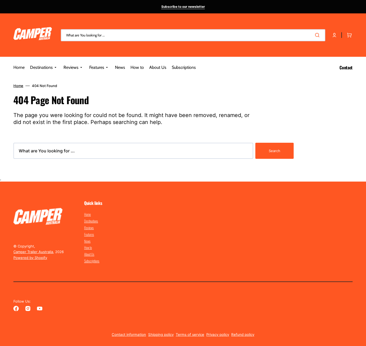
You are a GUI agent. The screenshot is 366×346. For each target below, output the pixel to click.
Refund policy (242, 334)
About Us (89, 254)
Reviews (89, 227)
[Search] (318, 35)
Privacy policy (217, 334)
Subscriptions (91, 261)
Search (274, 151)
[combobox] (193, 35)
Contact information (129, 334)
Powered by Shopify (30, 257)
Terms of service (190, 334)
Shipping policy (161, 334)
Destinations (91, 221)
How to (88, 247)
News (87, 241)
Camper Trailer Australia (33, 252)
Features (89, 234)
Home (18, 86)
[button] (334, 35)
